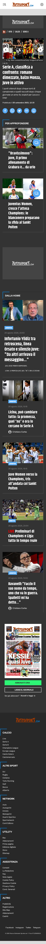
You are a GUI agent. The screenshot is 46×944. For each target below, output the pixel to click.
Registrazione (8, 907)
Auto (5, 805)
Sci (4, 772)
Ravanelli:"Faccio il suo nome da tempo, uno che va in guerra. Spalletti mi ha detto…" (23, 593)
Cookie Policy (8, 880)
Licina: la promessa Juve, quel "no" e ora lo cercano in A (21, 370)
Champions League (10, 748)
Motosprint (7, 814)
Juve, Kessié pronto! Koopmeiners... (16, 365)
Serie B (6, 745)
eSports (6, 790)
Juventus (8, 327)
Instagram (20, 928)
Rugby (5, 775)
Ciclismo (6, 778)
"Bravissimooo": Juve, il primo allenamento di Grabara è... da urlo (21, 160)
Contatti (6, 868)
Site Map (6, 910)
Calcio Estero (8, 754)
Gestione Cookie (9, 883)
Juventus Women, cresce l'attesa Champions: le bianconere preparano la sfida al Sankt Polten (23, 215)
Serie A (25, 31)
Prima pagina (8, 844)
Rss (4, 838)
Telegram (37, 928)
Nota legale (7, 877)
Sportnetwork (8, 820)
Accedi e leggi (27, 696)
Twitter (28, 928)
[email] (26, 110)
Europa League (9, 751)
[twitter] (19, 110)
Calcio (17, 31)
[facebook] (5, 110)
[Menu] (4, 4)
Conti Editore (8, 823)
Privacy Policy (9, 886)
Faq (4, 874)
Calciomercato (9, 757)
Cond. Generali (9, 889)
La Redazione (8, 871)
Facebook (10, 928)
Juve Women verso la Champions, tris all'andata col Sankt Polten (22, 481)
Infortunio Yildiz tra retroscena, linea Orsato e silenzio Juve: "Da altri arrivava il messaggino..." (21, 349)
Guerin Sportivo (9, 817)
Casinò (5, 916)
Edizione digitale (9, 847)
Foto (10, 31)
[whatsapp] (12, 110)
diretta (12, 520)
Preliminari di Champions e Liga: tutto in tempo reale (22, 536)
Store (5, 850)
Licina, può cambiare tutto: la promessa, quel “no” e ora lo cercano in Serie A (22, 419)
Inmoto (5, 811)
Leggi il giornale (24, 690)
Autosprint (7, 808)
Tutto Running (8, 781)
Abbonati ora (22, 683)
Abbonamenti (8, 841)
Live (4, 738)
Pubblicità (7, 904)
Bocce (5, 787)
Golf (4, 784)
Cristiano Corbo (20, 432)
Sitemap (6, 853)
